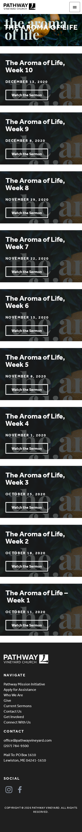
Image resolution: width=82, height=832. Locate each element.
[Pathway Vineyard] (20, 6)
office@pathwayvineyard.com (28, 740)
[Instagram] (9, 790)
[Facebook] (20, 790)
